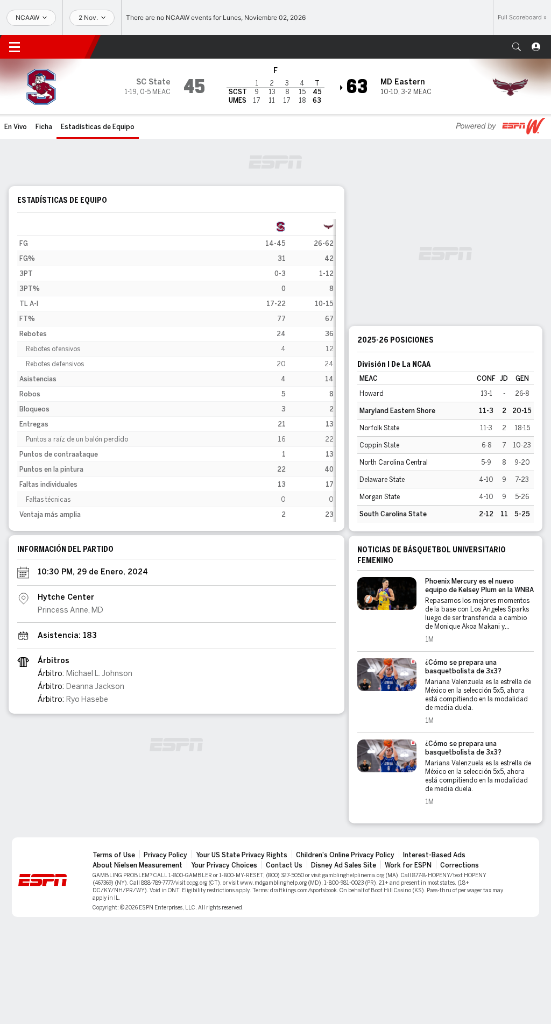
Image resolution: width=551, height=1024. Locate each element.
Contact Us (284, 865)
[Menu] (14, 47)
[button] (516, 46)
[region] (176, 370)
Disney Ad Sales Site (343, 865)
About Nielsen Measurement (137, 865)
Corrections (459, 865)
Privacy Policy (165, 855)
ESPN (61, 47)
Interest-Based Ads (434, 855)
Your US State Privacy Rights (241, 855)
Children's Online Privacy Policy (345, 855)
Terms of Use (114, 855)
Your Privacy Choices (224, 865)
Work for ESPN (408, 865)
